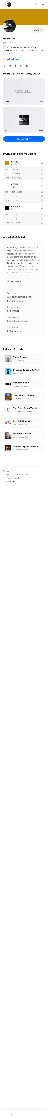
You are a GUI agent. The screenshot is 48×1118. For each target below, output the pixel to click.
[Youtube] (26, 66)
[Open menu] (43, 4)
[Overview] (12, 1114)
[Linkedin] (10, 66)
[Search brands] (36, 4)
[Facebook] (15, 66)
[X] (4, 66)
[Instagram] (21, 66)
